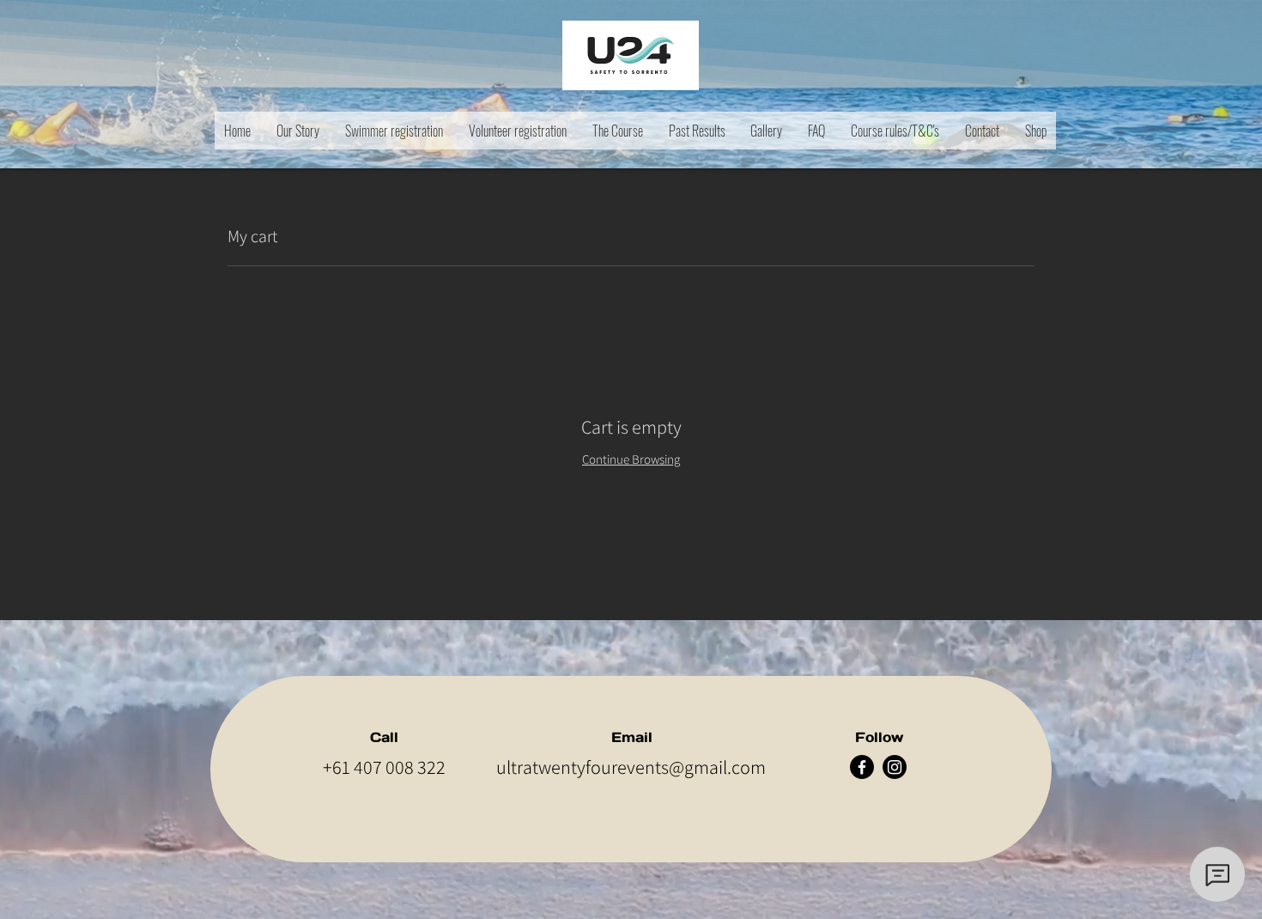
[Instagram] (895, 767)
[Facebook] (862, 767)
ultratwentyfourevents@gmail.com (631, 767)
